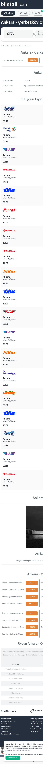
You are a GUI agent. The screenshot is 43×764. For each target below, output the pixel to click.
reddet (26, 748)
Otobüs (9, 13)
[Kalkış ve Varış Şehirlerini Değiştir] (34, 34)
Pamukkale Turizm (30, 91)
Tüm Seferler (5, 724)
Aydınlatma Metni (11, 750)
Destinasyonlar (6, 726)
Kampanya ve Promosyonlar (10, 734)
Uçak (24, 13)
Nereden (10, 32)
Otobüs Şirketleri (6, 729)
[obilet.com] (14, 6)
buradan (21, 754)
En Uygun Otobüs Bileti (8, 721)
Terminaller (4, 731)
